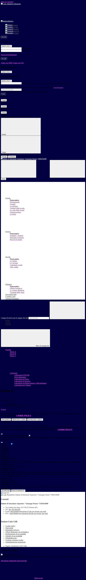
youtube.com (6, 444)
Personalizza (6, 419)
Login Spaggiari (58, 87)
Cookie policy (10, 526)
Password (25, 51)
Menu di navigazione (42, 346)
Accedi (4, 37)
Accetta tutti (35, 419)
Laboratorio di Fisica (21, 379)
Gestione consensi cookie (14, 540)
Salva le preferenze (18, 491)
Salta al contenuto (7, 2)
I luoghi (8, 324)
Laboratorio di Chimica (22, 385)
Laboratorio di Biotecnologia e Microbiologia (30, 383)
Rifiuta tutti (19, 419)
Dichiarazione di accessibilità (15, 534)
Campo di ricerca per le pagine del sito (14, 318)
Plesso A (13, 352)
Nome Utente (27, 48)
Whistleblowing (11, 538)
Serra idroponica (20, 377)
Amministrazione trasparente (15, 542)
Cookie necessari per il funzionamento (14, 436)
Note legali (9, 528)
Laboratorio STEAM (21, 375)
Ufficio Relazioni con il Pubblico (17, 532)
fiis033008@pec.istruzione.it (29, 513)
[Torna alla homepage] (43, 159)
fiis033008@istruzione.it (28, 511)
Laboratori (14, 373)
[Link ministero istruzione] (11, 4)
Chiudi (4, 100)
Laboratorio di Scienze (22, 381)
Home (7, 320)
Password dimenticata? (9, 55)
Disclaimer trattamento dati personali (14, 561)
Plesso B (13, 354)
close (3, 179)
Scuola (7, 322)
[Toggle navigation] (18, 169)
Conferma (12, 157)
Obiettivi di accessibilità (13, 536)
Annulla (4, 157)
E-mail (24, 83)
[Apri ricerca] (67, 169)
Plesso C (13, 356)
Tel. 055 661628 (14, 509)
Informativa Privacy (12, 530)
